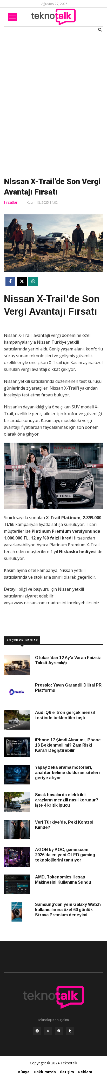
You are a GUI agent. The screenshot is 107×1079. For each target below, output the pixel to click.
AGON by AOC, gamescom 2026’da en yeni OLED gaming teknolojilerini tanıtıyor (65, 854)
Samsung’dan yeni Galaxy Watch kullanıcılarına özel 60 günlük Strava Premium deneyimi (68, 909)
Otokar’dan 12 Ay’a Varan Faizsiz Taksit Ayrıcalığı (68, 660)
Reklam (85, 1071)
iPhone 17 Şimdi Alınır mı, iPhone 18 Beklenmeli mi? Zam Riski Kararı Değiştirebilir (68, 745)
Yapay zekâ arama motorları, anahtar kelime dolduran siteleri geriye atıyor (67, 772)
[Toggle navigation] (12, 17)
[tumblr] (70, 1032)
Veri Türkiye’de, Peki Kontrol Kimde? (64, 825)
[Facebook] (37, 1032)
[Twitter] (48, 1032)
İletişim (67, 1071)
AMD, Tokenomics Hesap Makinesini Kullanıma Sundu (63, 879)
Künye (24, 1071)
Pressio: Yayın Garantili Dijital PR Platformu (68, 688)
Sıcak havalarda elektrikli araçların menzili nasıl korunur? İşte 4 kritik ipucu (66, 800)
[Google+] (59, 1032)
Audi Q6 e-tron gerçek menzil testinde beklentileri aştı (65, 715)
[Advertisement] (53, 103)
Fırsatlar (10, 202)
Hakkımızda (45, 1071)
